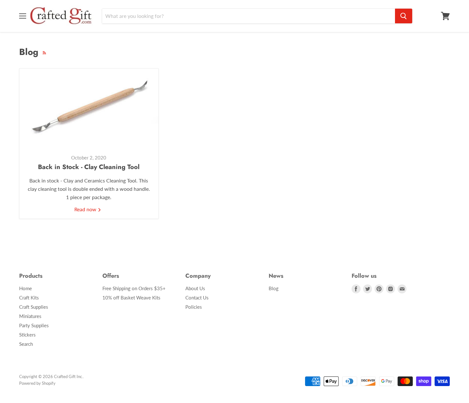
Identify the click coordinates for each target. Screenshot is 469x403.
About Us (195, 288)
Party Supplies (34, 325)
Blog (274, 288)
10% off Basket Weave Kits (131, 297)
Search (26, 344)
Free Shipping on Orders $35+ (134, 288)
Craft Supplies (33, 307)
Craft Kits (29, 297)
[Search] (403, 16)
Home (25, 288)
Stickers (27, 334)
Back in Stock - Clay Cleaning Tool (88, 167)
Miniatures (30, 316)
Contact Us (197, 297)
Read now (86, 209)
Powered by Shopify (37, 383)
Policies (193, 307)
